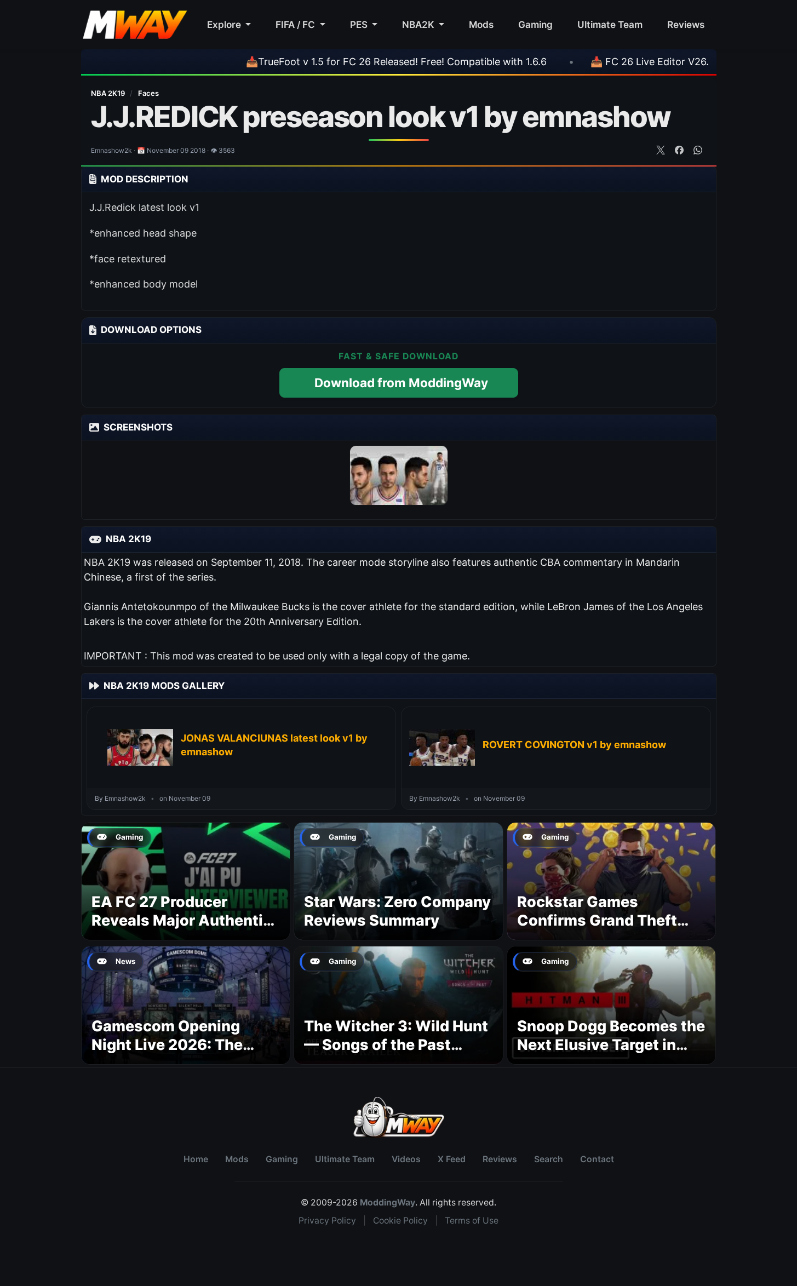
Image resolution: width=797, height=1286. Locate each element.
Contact (597, 1159)
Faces (148, 93)
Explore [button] (225, 24)
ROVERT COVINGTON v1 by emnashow (574, 744)
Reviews (685, 24)
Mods (481, 24)
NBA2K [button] (419, 24)
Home (196, 1159)
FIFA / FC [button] (296, 24)
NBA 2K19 (109, 93)
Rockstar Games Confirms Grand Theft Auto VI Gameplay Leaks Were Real (606, 929)
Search (548, 1159)
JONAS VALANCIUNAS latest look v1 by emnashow (274, 744)
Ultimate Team (610, 24)
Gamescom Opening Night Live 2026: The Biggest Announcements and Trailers (182, 1053)
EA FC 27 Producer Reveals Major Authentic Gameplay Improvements (182, 920)
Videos (406, 1159)
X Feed (452, 1159)
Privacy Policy (327, 1220)
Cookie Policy (400, 1220)
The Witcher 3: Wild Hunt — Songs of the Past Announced (396, 1044)
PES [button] (360, 24)
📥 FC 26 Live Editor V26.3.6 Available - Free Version (668, 61)
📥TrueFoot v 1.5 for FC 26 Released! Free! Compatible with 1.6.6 (351, 61)
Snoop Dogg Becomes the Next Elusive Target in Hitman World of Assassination (611, 1053)
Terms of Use (471, 1220)
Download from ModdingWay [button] (401, 382)
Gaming (535, 24)
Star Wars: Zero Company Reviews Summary (397, 911)
